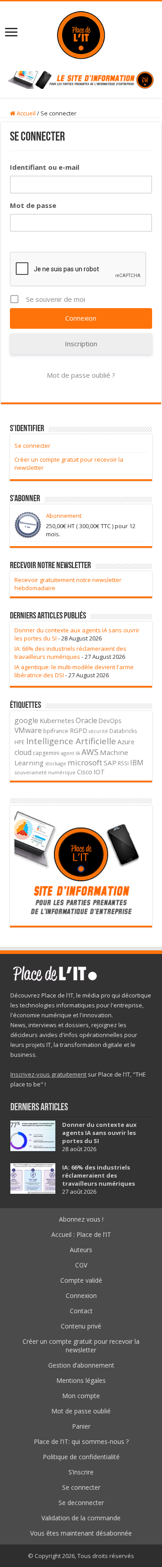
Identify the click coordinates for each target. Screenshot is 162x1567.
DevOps (110, 720)
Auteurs (81, 1249)
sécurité (98, 731)
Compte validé (81, 1280)
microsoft (85, 762)
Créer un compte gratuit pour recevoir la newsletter (81, 1345)
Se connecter (32, 445)
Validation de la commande (81, 1518)
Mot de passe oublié (81, 1411)
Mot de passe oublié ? (81, 375)
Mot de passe (33, 205)
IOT (99, 772)
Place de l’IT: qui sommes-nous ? (81, 1441)
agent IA (70, 753)
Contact (81, 1311)
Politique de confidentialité (81, 1456)
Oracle (86, 720)
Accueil (25, 113)
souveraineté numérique (45, 772)
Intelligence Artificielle (71, 740)
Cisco (84, 772)
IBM (137, 763)
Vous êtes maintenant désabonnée (81, 1533)
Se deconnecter (81, 1502)
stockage (55, 763)
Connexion (81, 1295)
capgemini (46, 753)
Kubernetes (57, 720)
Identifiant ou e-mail (44, 167)
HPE (19, 742)
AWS (90, 751)
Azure (126, 741)
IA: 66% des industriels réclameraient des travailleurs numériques (70, 652)
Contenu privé (81, 1326)
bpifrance (55, 731)
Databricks (123, 730)
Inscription (81, 343)
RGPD (78, 730)
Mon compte (81, 1395)
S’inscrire (81, 1472)
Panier (81, 1426)
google (26, 720)
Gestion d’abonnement (81, 1365)
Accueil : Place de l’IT (81, 1234)
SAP (110, 762)
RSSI (123, 763)
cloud (23, 752)
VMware (28, 730)
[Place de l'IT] (81, 34)
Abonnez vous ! (81, 1219)
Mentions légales (81, 1380)
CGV (81, 1265)
